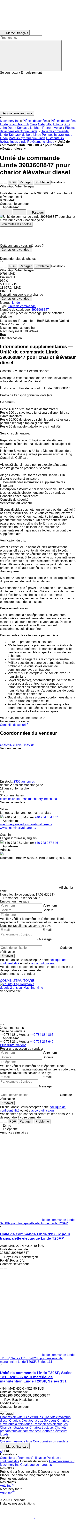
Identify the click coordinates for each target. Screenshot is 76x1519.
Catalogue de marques (36, 1464)
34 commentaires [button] (12, 795)
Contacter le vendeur (16, 249)
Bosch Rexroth (19, 124)
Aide (29, 1441)
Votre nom (50, 905)
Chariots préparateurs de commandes (33, 1429)
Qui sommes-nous (12, 1441)
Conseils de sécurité (14, 724)
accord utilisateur (43, 963)
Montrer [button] (29, 817)
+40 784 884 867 (46, 817)
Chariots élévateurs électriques (22, 1417)
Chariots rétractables (14, 1427)
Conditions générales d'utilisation (23, 1457)
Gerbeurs (50, 1420)
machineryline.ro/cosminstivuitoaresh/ (26, 824)
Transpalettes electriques (50, 1424)
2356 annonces (24, 781)
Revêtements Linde (40, 141)
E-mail (47, 929)
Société (48, 910)
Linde (16, 302)
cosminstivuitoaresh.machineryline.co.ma (28, 798)
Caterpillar (45, 124)
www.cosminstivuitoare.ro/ (18, 827)
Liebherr (36, 127)
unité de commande (22, 306)
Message (45, 939)
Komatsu (23, 127)
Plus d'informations (13, 1045)
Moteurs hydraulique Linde (27, 138)
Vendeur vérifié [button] (10, 748)
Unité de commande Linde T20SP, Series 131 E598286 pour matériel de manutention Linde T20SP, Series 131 (36, 1377)
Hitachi (58, 124)
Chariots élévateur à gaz (26, 1420)
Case (33, 124)
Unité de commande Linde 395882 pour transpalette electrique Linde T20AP (35, 1236)
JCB (67, 124)
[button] (38, 92)
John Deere (8, 127)
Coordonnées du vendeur (50, 1441)
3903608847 (40, 309)
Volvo (58, 127)
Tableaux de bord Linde (25, 134)
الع (2, 1450)
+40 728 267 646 (46, 842)
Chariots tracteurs (42, 1427)
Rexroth (47, 127)
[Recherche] (31, 55)
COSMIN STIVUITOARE (17, 744)
